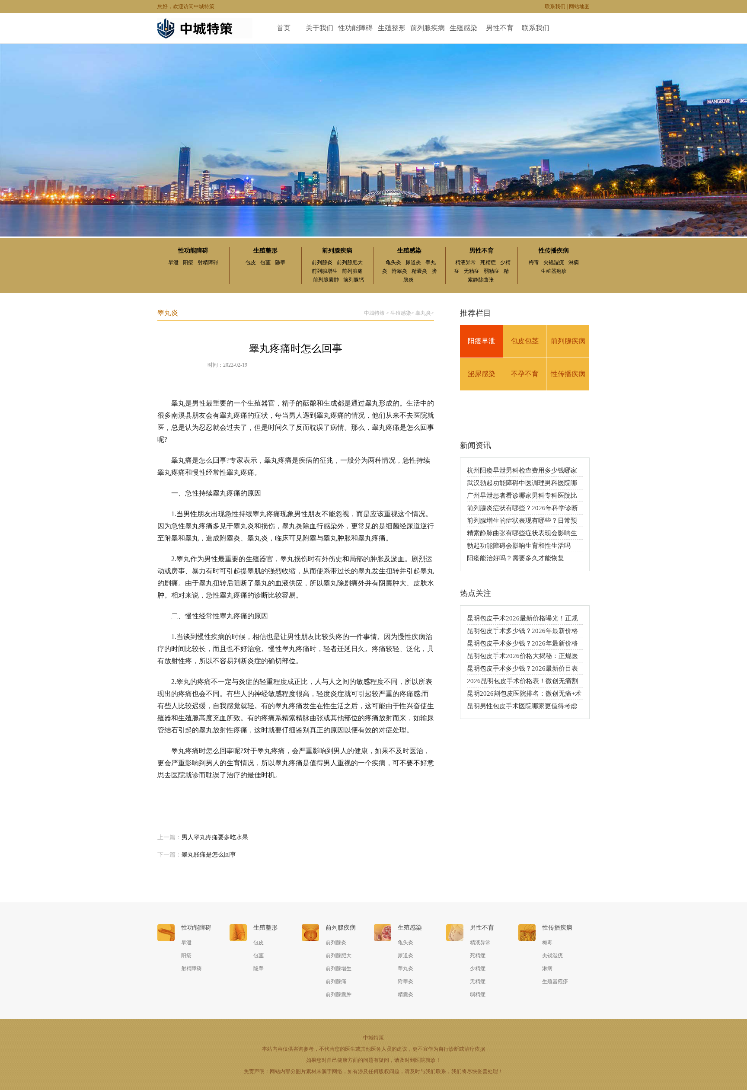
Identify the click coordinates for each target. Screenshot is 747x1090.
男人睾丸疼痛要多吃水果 (215, 837)
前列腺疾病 (427, 28)
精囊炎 (419, 271)
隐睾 (280, 262)
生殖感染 (463, 28)
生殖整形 (391, 28)
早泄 (173, 262)
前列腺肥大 (350, 262)
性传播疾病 (554, 250)
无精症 (471, 271)
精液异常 (465, 262)
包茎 (265, 262)
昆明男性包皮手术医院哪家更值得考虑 (522, 706)
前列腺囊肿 (326, 280)
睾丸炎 (423, 313)
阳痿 (188, 262)
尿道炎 (413, 262)
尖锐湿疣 (553, 262)
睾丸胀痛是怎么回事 (209, 854)
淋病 (573, 262)
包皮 (251, 262)
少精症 (477, 968)
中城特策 (374, 313)
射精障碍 (208, 262)
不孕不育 (525, 373)
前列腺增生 (325, 271)
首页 (283, 28)
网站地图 (579, 6)
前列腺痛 (352, 271)
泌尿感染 (481, 373)
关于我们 (319, 28)
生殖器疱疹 (554, 271)
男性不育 (500, 28)
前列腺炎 (322, 262)
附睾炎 (399, 271)
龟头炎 (393, 262)
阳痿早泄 (481, 341)
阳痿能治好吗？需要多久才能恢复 (515, 558)
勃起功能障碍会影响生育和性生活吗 (519, 545)
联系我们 (555, 6)
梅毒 (534, 262)
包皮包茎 (525, 341)
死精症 (488, 262)
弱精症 (491, 271)
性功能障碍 (355, 28)
